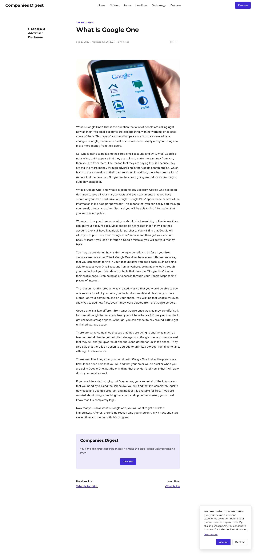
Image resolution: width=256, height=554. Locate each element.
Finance (243, 5)
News (127, 5)
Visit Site (128, 461)
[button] (177, 42)
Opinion (114, 5)
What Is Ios (172, 486)
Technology (159, 5)
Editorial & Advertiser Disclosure (36, 33)
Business (175, 5)
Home (101, 5)
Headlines (141, 5)
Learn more (210, 534)
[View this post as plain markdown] (172, 42)
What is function (87, 486)
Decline (240, 542)
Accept (223, 542)
